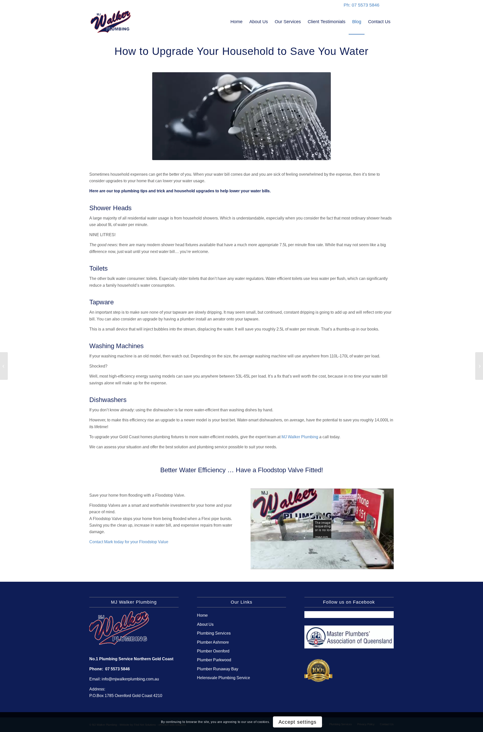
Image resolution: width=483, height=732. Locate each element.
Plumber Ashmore (213, 642)
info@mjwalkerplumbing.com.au (130, 679)
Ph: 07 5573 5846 (361, 5)
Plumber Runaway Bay (217, 669)
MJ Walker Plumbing (299, 437)
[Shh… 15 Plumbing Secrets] (479, 366)
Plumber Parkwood (214, 660)
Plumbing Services (214, 633)
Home (202, 615)
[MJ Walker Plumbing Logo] (110, 21)
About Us (205, 624)
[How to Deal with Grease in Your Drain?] (4, 366)
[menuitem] (236, 21)
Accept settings (297, 722)
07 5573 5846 (117, 669)
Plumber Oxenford (213, 651)
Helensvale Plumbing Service (223, 678)
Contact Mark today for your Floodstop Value (128, 542)
